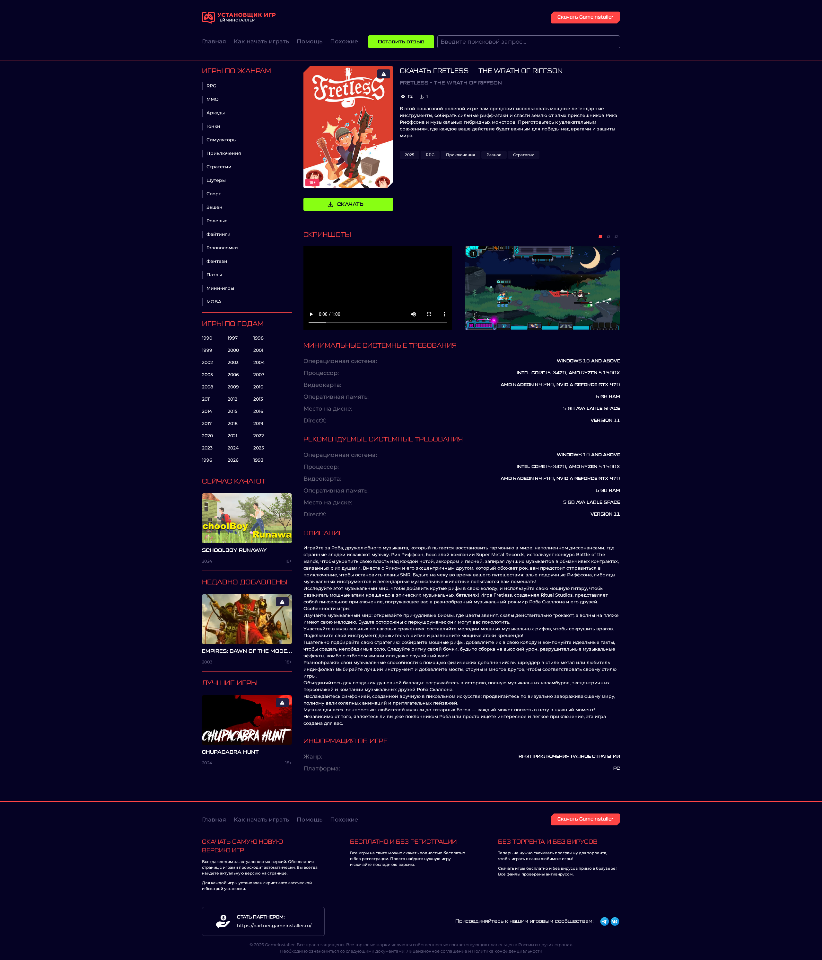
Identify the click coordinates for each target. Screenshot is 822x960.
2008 (207, 387)
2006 (233, 375)
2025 (258, 448)
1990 (207, 338)
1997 (233, 338)
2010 (258, 387)
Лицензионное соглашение (437, 951)
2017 (207, 423)
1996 (207, 460)
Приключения (223, 153)
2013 (258, 399)
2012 (232, 399)
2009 (233, 387)
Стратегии (219, 167)
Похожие (344, 41)
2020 (207, 436)
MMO (212, 99)
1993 (258, 460)
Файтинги (218, 234)
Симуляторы (221, 140)
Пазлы (214, 275)
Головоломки (222, 248)
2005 (207, 375)
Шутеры (216, 180)
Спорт (213, 194)
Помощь (309, 41)
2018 (233, 423)
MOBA (213, 302)
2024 (233, 448)
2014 (207, 411)
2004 (259, 362)
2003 (233, 362)
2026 (233, 460)
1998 (258, 338)
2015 (232, 411)
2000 (233, 350)
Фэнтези (216, 261)
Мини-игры (220, 288)
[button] (600, 236)
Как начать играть (261, 41)
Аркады (215, 113)
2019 (258, 423)
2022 (258, 436)
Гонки (213, 126)
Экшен (214, 207)
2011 (206, 399)
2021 (232, 436)
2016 (258, 411)
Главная (214, 41)
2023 (207, 448)
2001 (258, 350)
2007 (258, 375)
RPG (211, 86)
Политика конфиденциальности (507, 951)
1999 (207, 350)
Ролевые (217, 221)
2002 (207, 362)
